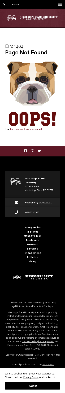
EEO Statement (35, 302)
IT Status (32, 231)
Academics (32, 240)
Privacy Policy (30, 377)
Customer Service (17, 302)
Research (32, 244)
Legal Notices (17, 306)
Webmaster (48, 364)
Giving (32, 261)
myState (15, 4)
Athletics (32, 257)
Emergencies (32, 227)
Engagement (32, 253)
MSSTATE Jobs (32, 236)
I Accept (32, 385)
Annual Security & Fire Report (40, 306)
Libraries (32, 248)
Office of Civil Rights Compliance (38, 341)
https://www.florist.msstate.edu (26, 129)
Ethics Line (50, 302)
